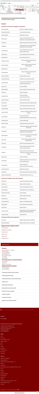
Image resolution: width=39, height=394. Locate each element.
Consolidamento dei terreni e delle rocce (27, 189)
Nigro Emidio (3, 139)
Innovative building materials (25, 83)
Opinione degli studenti (4, 373)
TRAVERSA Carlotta (5, 238)
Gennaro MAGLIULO (5, 254)
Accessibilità (3, 348)
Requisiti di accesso (4, 341)
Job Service (2, 372)
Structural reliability (23, 86)
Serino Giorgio (4, 160)
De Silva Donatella (4, 65)
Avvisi (1, 344)
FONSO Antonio (4, 236)
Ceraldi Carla (3, 42)
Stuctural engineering (23, 92)
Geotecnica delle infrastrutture (25, 184)
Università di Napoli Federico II (5, 382)
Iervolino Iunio (4, 102)
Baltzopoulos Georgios (5, 32)
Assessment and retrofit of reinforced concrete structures (28, 153)
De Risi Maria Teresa (5, 61)
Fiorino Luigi (3, 92)
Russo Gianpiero (4, 204)
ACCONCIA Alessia (4, 227)
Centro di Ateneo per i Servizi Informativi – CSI (8, 361)
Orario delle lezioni (3, 375)
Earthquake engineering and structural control (28, 117)
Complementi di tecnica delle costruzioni (27, 78)
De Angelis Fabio (4, 57)
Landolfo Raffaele (4, 108)
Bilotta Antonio (4, 38)
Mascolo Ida (3, 127)
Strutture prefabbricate (24, 120)
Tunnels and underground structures (26, 181)
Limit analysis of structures (25, 57)
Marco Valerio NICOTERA (6, 255)
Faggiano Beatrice (4, 89)
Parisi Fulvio (3, 143)
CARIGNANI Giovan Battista (6, 230)
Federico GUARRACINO (6, 252)
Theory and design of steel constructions (27, 54)
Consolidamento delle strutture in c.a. (26, 174)
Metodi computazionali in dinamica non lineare (28, 42)
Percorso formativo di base (5, 339)
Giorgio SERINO (5, 258)
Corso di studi (3, 337)
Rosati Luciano (4, 156)
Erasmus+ (2, 370)
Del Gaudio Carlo (4, 68)
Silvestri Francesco (4, 211)
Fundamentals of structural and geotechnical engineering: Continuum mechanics (28, 46)
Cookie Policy (3, 353)
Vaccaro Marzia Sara (5, 169)
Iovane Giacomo (4, 105)
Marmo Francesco (4, 123)
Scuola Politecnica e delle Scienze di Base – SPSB (8, 380)
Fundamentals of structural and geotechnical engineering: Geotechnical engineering (28, 211)
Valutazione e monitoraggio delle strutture (27, 39)
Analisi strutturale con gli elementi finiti (27, 123)
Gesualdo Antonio (4, 96)
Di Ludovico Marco (4, 82)
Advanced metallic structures (25, 76)
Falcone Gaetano (4, 187)
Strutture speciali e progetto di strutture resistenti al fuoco (28, 65)
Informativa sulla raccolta (19, 392)
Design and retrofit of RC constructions (27, 150)
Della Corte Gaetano (5, 76)
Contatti (2, 346)
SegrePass (2, 379)
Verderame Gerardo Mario (6, 174)
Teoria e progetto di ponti (24, 51)
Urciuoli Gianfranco (4, 214)
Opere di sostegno (23, 192)
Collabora (2, 363)
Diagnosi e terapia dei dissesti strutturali (27, 143)
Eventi (2, 343)
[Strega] (6, 3)
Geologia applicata (23, 207)
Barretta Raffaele (4, 35)
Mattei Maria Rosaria (5, 222)
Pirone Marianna (4, 198)
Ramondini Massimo (5, 201)
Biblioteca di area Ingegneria (5, 358)
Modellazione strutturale (24, 35)
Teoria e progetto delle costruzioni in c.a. (27, 38)
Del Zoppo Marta (4, 72)
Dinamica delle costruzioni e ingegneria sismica (28, 102)
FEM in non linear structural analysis (26, 166)
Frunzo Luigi (3, 220)
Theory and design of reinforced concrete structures (28, 61)
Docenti (2, 368)
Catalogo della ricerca (4, 360)
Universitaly (2, 384)
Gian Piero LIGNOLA (5, 250)
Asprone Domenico (4, 29)
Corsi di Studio (3, 365)
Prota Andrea (3, 147)
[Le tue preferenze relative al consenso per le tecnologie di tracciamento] (37, 392)
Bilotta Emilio (3, 181)
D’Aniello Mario (4, 54)
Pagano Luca (3, 195)
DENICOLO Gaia (4, 234)
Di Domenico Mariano (5, 78)
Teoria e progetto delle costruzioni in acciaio (27, 108)
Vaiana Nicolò (3, 172)
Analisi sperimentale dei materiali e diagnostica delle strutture (28, 127)
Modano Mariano (4, 135)
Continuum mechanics (24, 95)
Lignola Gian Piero (4, 112)
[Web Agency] (18, 389)
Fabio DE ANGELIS (5, 251)
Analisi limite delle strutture (25, 99)
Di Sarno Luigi (3, 86)
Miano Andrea (4, 131)
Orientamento (3, 377)
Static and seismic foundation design (26, 204)
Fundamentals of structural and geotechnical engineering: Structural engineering (28, 131)
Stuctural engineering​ (23, 68)
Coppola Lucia (3, 184)
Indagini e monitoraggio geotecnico (26, 201)
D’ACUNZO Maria (4, 232)
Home (2, 336)
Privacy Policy (3, 351)
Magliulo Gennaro (4, 120)
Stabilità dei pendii (23, 198)
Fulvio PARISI (4, 257)
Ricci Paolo (3, 152)
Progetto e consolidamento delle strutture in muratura (29, 112)
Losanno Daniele (4, 116)
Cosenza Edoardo (4, 50)
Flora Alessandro (4, 189)
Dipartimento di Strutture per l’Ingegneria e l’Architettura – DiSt (11, 366)
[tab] (19, 244)
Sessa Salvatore (4, 165)
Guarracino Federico (5, 99)
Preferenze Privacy (4, 349)
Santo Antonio (4, 207)
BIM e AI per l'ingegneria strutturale (26, 29)
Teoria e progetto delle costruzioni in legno (27, 89)
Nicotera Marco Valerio (5, 192)
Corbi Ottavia (3, 46)
